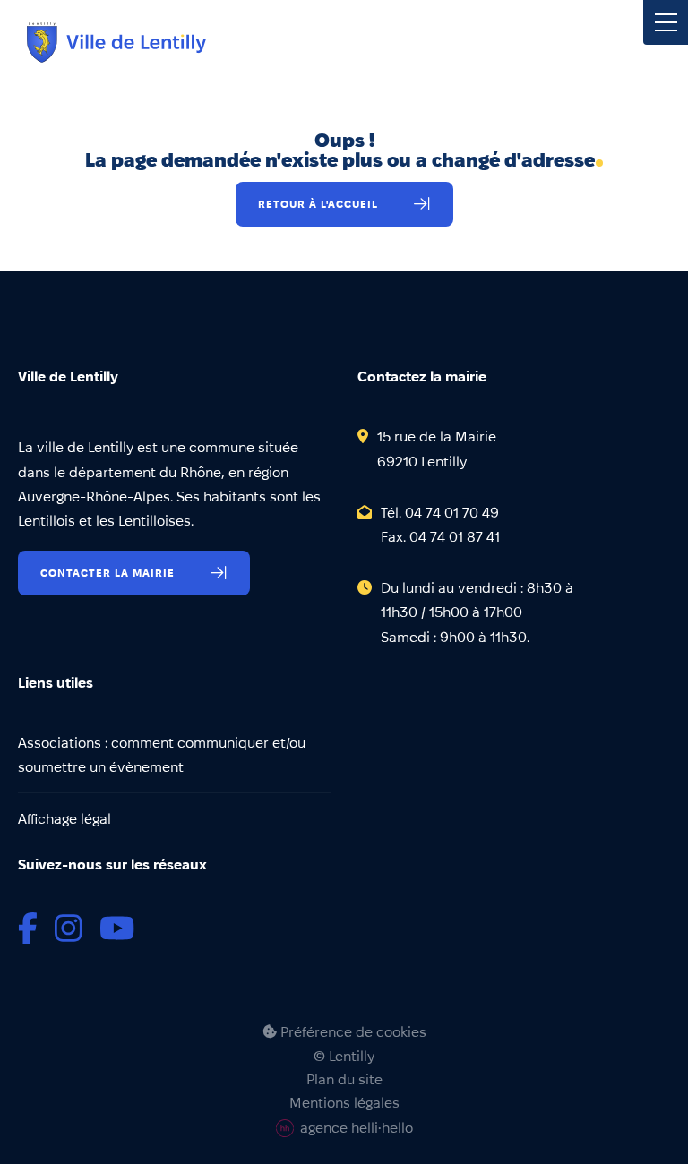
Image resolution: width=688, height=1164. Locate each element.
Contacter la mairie (107, 572)
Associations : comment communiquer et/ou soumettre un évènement (161, 755)
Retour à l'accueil (318, 204)
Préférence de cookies (351, 1032)
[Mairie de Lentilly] (116, 42)
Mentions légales (344, 1103)
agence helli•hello (356, 1127)
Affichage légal (64, 818)
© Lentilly (344, 1056)
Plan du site (344, 1080)
